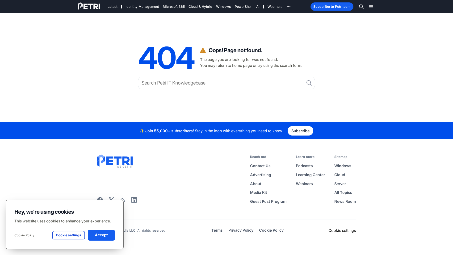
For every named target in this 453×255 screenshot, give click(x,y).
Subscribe (300, 130)
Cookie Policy (24, 235)
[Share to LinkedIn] (134, 201)
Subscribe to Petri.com (332, 6)
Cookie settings (342, 230)
